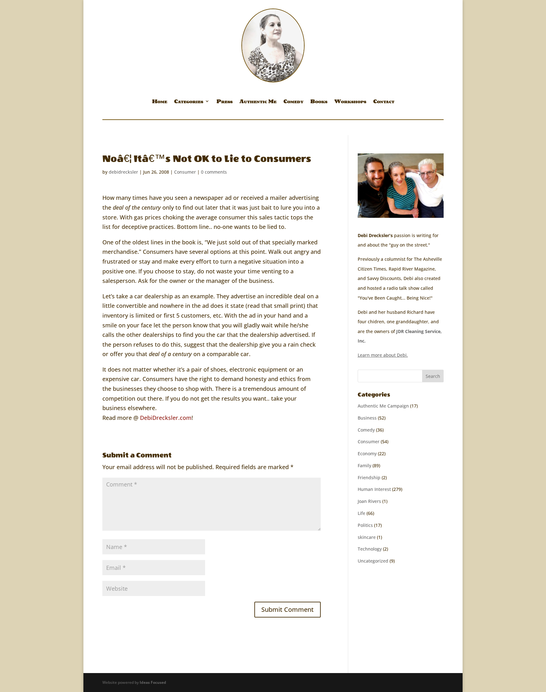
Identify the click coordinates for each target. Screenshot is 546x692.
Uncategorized (373, 561)
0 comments (214, 172)
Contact (383, 102)
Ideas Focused (153, 682)
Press (224, 102)
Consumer (185, 172)
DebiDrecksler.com (165, 417)
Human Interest (374, 489)
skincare (367, 537)
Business (367, 418)
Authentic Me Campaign (383, 406)
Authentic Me (258, 102)
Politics (365, 525)
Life (361, 513)
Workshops (350, 102)
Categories (188, 102)
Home (159, 102)
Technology (370, 549)
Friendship (369, 477)
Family (364, 465)
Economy (367, 453)
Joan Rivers (369, 501)
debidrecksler (123, 172)
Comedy (293, 102)
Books (318, 102)
